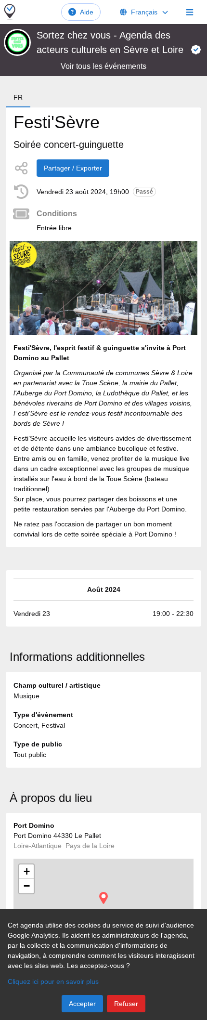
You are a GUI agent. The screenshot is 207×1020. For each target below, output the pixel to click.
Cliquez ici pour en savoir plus (53, 981)
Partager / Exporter (73, 168)
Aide (86, 12)
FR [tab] (18, 97)
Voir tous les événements (103, 66)
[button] (103, 898)
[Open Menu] (189, 12)
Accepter (82, 1003)
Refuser (126, 1003)
